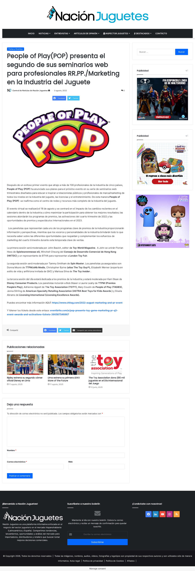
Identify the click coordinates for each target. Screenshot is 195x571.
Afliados (131, 561)
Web (70, 462)
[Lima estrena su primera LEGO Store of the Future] (66, 364)
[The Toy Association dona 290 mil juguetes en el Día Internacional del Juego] (107, 364)
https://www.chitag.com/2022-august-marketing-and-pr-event (87, 302)
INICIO (31, 33)
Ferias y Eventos (16, 49)
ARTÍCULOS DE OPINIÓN (85, 33)
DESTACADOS (142, 33)
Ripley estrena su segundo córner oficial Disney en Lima (25, 379)
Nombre (11, 450)
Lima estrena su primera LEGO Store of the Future (64, 379)
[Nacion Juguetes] (97, 14)
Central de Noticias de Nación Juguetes (30, 90)
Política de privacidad (93, 561)
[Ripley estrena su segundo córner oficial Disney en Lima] (25, 364)
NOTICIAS (43, 33)
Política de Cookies (115, 561)
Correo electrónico (17, 462)
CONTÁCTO (161, 33)
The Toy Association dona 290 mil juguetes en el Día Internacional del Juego (107, 380)
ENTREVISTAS (61, 33)
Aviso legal (75, 561)
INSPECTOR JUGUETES (116, 33)
